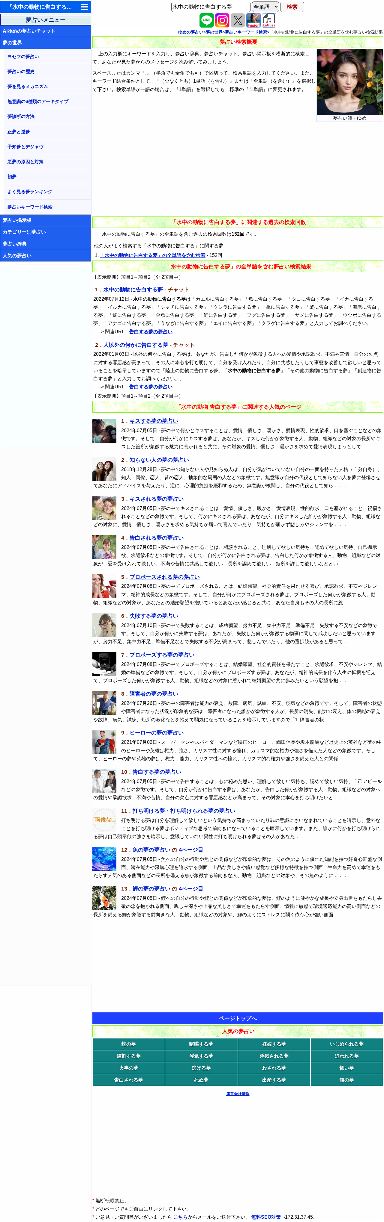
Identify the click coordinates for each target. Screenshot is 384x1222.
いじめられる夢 (347, 1044)
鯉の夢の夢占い (151, 889)
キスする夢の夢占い (154, 421)
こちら (180, 1217)
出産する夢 (274, 1079)
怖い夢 (347, 1067)
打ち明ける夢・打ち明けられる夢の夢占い (184, 811)
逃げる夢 (201, 1067)
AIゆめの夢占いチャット (29, 31)
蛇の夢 (129, 1044)
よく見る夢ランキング (30, 191)
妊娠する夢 (274, 1044)
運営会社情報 (238, 1093)
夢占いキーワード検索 (30, 206)
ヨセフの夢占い (23, 56)
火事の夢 (128, 1067)
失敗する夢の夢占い (154, 616)
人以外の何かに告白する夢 (136, 345)
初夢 (12, 176)
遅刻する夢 (129, 1056)
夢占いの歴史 (21, 71)
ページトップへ (238, 1018)
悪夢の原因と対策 (26, 161)
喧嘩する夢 (201, 1044)
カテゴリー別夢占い (24, 231)
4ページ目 (191, 850)
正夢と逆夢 (19, 131)
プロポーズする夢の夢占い (162, 655)
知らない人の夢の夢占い (159, 460)
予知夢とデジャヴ (26, 146)
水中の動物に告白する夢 (133, 290)
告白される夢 (128, 1079)
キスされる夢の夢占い (157, 499)
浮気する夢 (201, 1056)
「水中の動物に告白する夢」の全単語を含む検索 (153, 255)
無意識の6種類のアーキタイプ (38, 101)
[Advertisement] (46, 356)
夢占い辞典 (15, 243)
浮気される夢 (274, 1056)
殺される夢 (274, 1067)
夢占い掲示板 (17, 220)
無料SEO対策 (266, 1217)
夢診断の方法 (21, 116)
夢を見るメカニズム (28, 86)
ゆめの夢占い (190, 32)
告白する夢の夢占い (150, 331)
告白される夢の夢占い (157, 538)
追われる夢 (347, 1056)
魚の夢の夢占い (151, 850)
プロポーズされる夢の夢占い (165, 577)
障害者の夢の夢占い (154, 694)
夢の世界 (12, 42)
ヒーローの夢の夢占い (157, 733)
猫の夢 (347, 1079)
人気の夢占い (17, 255)
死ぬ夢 (201, 1079)
